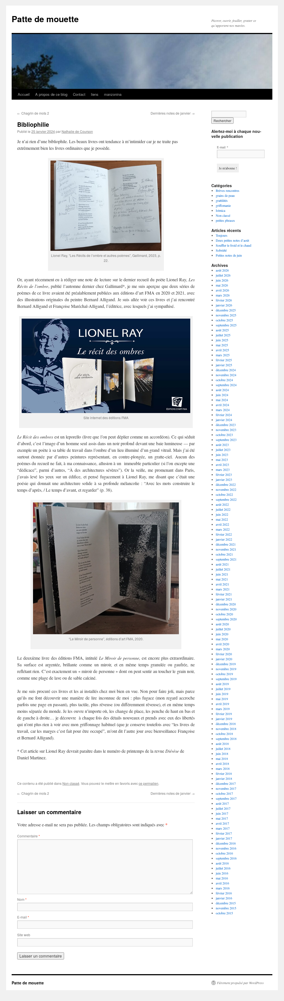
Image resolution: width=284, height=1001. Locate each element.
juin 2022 (222, 514)
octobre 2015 (224, 913)
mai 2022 (222, 519)
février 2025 (224, 360)
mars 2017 (223, 828)
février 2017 (224, 833)
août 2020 (222, 624)
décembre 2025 (226, 310)
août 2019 (222, 684)
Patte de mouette (45, 19)
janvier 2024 (224, 419)
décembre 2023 (226, 424)
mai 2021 (222, 579)
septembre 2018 (226, 738)
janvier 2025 (224, 365)
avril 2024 (222, 405)
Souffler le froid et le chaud (233, 245)
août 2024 (222, 390)
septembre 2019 (226, 679)
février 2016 (224, 893)
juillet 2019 (223, 689)
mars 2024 (223, 409)
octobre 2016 (224, 853)
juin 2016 (222, 873)
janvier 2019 (224, 718)
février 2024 (224, 414)
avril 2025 (222, 350)
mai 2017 (222, 818)
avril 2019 (222, 703)
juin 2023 (222, 454)
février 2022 (224, 534)
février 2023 (224, 474)
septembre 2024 (226, 385)
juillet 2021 (223, 569)
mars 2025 (223, 355)
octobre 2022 (224, 494)
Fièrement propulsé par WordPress (240, 983)
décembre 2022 (226, 484)
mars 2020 (223, 649)
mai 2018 (222, 758)
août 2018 (222, 743)
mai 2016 (222, 878)
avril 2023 (222, 464)
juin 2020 (222, 634)
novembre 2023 (226, 429)
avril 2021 (222, 584)
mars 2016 (223, 888)
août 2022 (222, 504)
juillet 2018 (223, 748)
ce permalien (148, 783)
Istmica (220, 210)
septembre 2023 (226, 439)
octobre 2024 (224, 380)
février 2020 (224, 654)
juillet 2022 (223, 509)
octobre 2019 (224, 674)
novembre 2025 (226, 315)
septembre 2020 (226, 619)
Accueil (24, 94)
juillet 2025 (223, 335)
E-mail (23, 917)
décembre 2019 (226, 664)
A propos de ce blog (51, 94)
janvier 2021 (224, 599)
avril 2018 (222, 763)
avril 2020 (222, 644)
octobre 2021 (224, 554)
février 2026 (224, 300)
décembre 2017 (226, 783)
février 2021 (224, 594)
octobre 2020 (224, 614)
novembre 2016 (226, 848)
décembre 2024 (226, 370)
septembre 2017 (226, 798)
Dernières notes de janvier (173, 113)
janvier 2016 (224, 898)
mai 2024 (222, 400)
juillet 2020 (223, 629)
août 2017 (222, 803)
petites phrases (225, 220)
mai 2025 (222, 345)
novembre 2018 (226, 728)
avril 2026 (222, 290)
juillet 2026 (223, 275)
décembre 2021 (226, 544)
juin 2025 (222, 340)
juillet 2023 (223, 449)
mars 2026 (223, 295)
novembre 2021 (226, 549)
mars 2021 (223, 589)
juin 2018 (222, 753)
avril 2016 (222, 883)
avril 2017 (222, 823)
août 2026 (222, 270)
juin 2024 (222, 395)
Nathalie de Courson (77, 131)
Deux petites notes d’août (232, 240)
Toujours (221, 235)
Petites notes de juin (229, 255)
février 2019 (224, 713)
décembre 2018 (226, 723)
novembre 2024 (226, 375)
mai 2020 (222, 639)
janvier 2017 (224, 838)
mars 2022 (223, 529)
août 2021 (222, 564)
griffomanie (223, 205)
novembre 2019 (226, 669)
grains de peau (225, 195)
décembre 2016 (226, 843)
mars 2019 (223, 708)
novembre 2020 (226, 609)
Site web (23, 934)
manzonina (112, 94)
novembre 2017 (226, 788)
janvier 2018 (224, 778)
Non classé (70, 783)
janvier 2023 (224, 479)
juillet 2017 (223, 808)
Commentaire (28, 836)
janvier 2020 (224, 659)
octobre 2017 (224, 793)
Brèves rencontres (227, 190)
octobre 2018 (224, 733)
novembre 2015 (226, 908)
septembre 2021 (226, 559)
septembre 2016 (226, 858)
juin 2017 (222, 813)
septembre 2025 (226, 325)
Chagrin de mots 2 (33, 113)
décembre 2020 (226, 604)
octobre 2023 (224, 434)
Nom (22, 899)
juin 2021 (222, 574)
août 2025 (222, 330)
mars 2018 (223, 768)
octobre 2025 (224, 320)
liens (94, 94)
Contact (79, 94)
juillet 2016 (223, 868)
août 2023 (222, 444)
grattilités (222, 200)
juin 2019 (222, 694)
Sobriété (221, 250)
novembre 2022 (226, 489)
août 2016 (222, 863)
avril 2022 (222, 524)
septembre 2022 (226, 499)
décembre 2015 (226, 903)
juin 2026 (222, 280)
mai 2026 (222, 285)
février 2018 (224, 773)
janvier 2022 (224, 539)
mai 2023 (222, 459)
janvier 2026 (224, 305)
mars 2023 (223, 469)
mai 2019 (222, 698)
